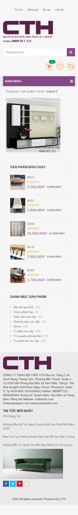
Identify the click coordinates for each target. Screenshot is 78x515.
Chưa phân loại (23, 312)
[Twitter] (12, 484)
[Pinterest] (19, 484)
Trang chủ (12, 91)
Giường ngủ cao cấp (27, 321)
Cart (49, 66)
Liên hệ (59, 9)
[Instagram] (26, 484)
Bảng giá (33, 9)
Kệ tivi (17, 326)
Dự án (46, 9)
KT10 (40, 91)
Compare (71, 66)
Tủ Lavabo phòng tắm (28, 336)
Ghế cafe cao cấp (25, 316)
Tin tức (18, 9)
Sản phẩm (28, 91)
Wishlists (60, 66)
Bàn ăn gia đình (24, 307)
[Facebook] (6, 484)
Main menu (13, 81)
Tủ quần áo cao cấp (26, 340)
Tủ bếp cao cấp (23, 331)
